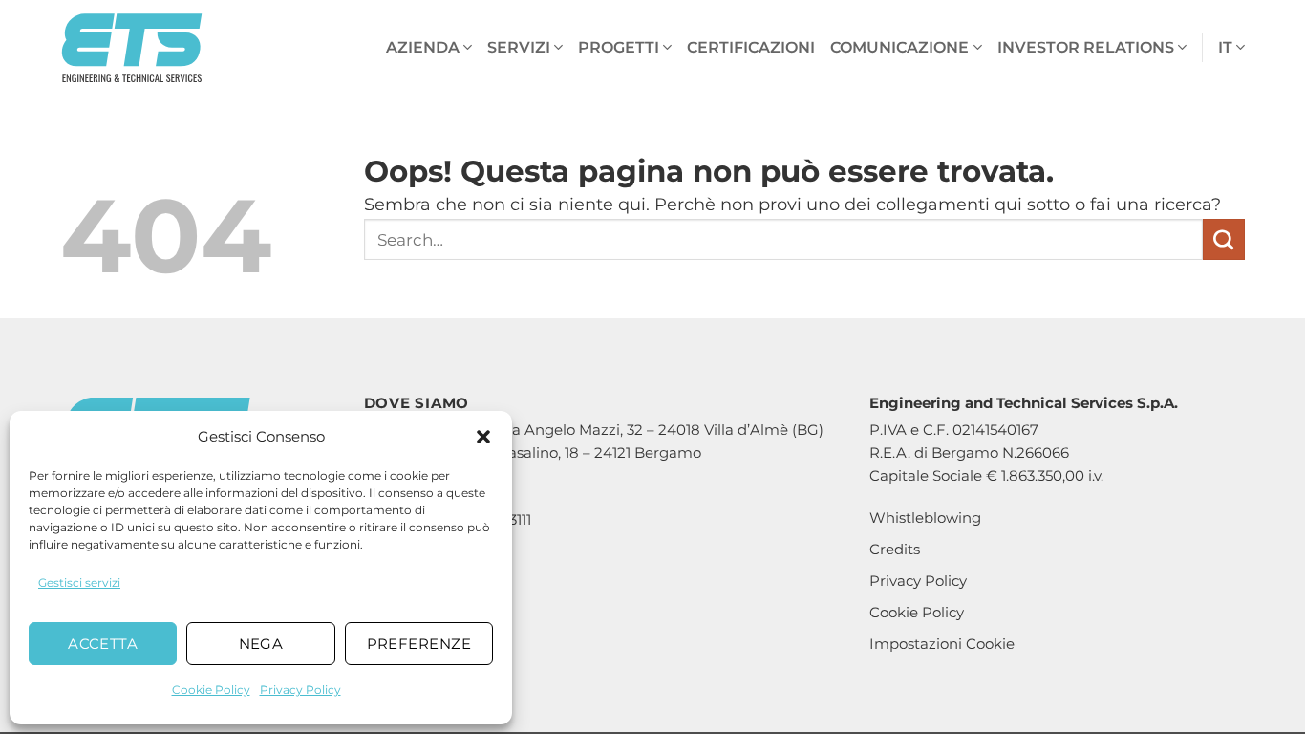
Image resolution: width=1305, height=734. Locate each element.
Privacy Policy (300, 689)
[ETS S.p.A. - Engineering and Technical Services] (131, 48)
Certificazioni (751, 47)
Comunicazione (899, 47)
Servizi (518, 47)
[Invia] (1224, 240)
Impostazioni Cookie (942, 644)
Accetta (103, 644)
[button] (483, 436)
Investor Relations (1085, 47)
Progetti (618, 47)
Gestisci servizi (79, 582)
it (1225, 47)
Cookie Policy (211, 689)
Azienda (423, 47)
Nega (261, 644)
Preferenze (419, 644)
